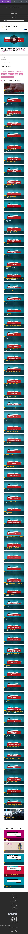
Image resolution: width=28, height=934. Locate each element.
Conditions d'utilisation (6, 62)
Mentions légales (14, 901)
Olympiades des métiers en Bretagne (11, 25)
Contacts (14, 897)
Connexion (17, 3)
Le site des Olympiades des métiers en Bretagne (13, 71)
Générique (3, 59)
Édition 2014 (22, 25)
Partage (3, 57)
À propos (8, 3)
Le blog (12, 3)
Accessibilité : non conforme (5, 925)
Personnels (21, 1)
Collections (14, 13)
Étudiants (14, 1)
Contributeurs (14, 908)
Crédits (14, 899)
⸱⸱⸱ (26, 1)
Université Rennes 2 (5, 1)
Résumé (2, 54)
